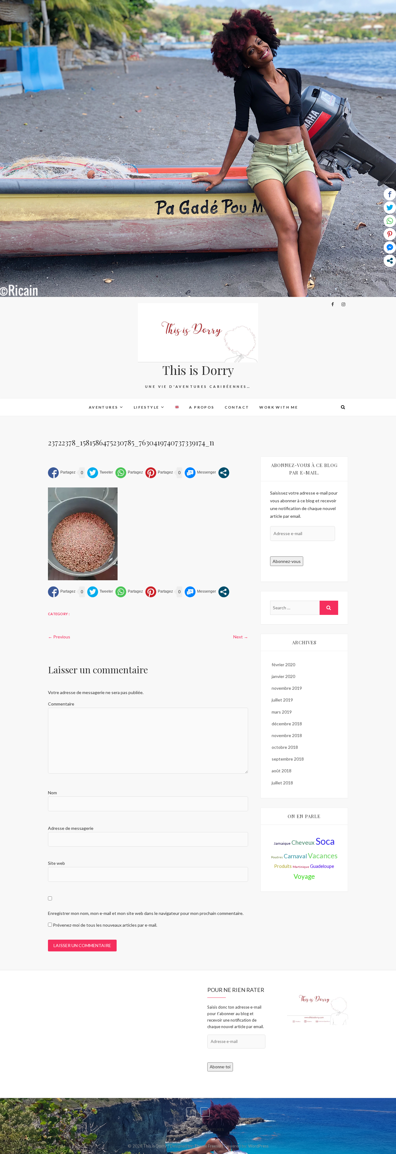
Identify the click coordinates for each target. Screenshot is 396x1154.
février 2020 (283, 664)
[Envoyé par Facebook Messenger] (200, 472)
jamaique (282, 843)
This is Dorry (198, 370)
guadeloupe (322, 866)
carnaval (295, 856)
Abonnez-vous (287, 561)
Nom (52, 792)
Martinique (301, 867)
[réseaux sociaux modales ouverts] (223, 472)
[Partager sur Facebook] (61, 472)
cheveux (303, 842)
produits (283, 866)
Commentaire (61, 703)
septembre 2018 (288, 758)
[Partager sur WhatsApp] (129, 472)
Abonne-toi (220, 1066)
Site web (56, 863)
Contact (237, 407)
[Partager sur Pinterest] (159, 472)
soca (325, 841)
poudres (277, 857)
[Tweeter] (100, 472)
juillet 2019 (282, 699)
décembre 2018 (287, 723)
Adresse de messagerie (70, 828)
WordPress (258, 1145)
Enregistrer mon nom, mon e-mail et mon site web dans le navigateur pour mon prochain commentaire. (145, 913)
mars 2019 (282, 711)
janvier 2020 (283, 676)
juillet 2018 (282, 782)
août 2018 (281, 770)
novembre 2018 (287, 735)
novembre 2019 (287, 688)
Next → (240, 636)
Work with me (278, 407)
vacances (323, 855)
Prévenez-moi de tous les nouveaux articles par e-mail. (105, 925)
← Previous (59, 636)
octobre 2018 (285, 747)
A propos (201, 407)
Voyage (304, 876)
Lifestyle (146, 407)
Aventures (103, 407)
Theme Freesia (207, 1145)
